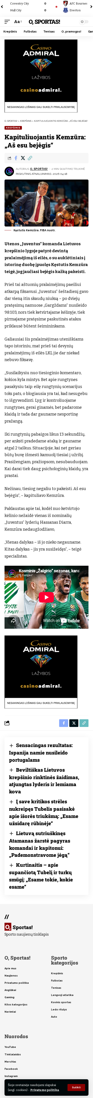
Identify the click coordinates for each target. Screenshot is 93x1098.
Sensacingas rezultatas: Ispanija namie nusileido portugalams (41, 752)
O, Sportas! (44, 21)
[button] (76, 1087)
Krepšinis (13, 127)
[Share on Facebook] (16, 158)
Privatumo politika (44, 1090)
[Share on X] (23, 158)
